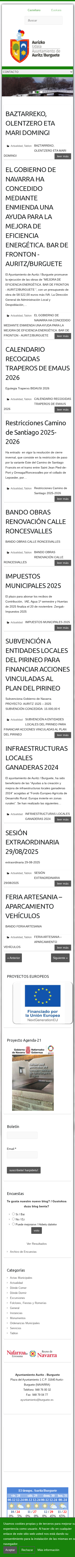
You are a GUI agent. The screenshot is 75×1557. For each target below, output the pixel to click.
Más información (48, 1550)
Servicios (15, 1328)
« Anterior (13, 958)
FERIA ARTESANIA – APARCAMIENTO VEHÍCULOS (33, 906)
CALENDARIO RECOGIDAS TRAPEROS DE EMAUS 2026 (37, 363)
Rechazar (27, 1550)
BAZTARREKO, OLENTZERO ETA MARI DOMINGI (30, 123)
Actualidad (17, 145)
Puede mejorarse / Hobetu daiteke (36, 1224)
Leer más (63, 156)
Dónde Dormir (18, 1292)
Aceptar (10, 1550)
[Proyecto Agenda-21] (30, 1048)
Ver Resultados (37, 1243)
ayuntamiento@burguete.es (37, 1399)
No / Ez (20, 1219)
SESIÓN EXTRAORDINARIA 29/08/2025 (32, 842)
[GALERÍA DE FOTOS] (37, 79)
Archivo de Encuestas (23, 1251)
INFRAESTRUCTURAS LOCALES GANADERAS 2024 (36, 757)
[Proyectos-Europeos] (40, 984)
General (14, 1308)
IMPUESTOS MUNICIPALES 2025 (33, 580)
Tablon (28, 145)
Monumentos (18, 1318)
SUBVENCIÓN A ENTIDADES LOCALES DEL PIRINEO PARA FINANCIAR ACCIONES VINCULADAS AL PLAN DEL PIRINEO (37, 664)
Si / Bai (20, 1214)
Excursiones (17, 1298)
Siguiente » (60, 958)
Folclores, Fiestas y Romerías (28, 1303)
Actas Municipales (21, 1277)
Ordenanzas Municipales (25, 1323)
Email (11, 1148)
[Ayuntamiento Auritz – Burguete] (35, 47)
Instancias (16, 1313)
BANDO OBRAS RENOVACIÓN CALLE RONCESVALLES (35, 521)
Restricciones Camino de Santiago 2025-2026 (35, 432)
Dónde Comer (18, 1287)
